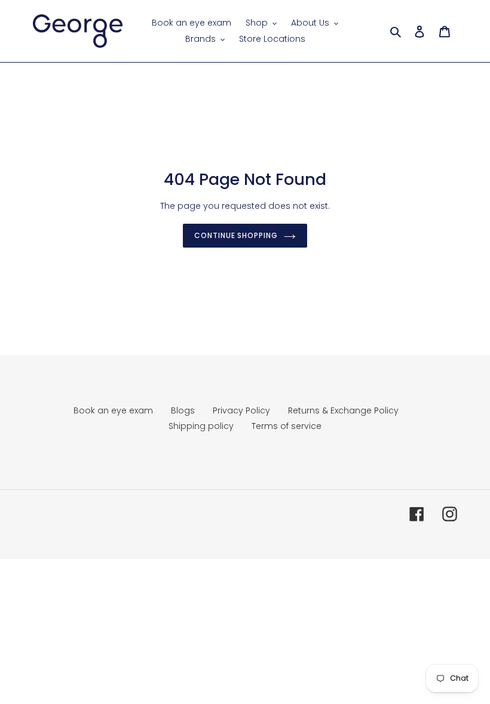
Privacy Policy (241, 410)
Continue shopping (236, 235)
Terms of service (286, 426)
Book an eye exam (113, 410)
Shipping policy (201, 426)
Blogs (183, 410)
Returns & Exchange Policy (343, 410)
